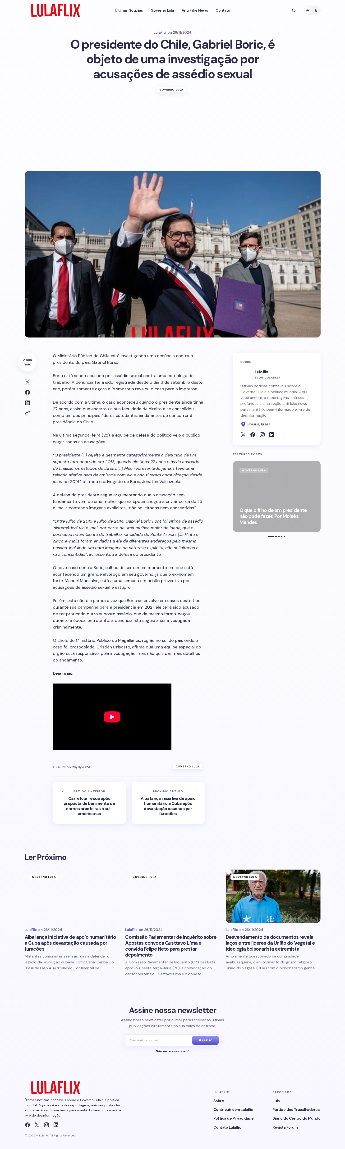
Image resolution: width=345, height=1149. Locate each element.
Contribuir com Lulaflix (233, 1109)
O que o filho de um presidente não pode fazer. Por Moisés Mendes (273, 516)
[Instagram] (46, 1125)
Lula (276, 1100)
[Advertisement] (172, 135)
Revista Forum (285, 1127)
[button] (294, 10)
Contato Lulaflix (227, 1127)
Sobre (218, 1100)
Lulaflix (261, 372)
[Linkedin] (56, 1125)
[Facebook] (27, 1125)
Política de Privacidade (233, 1118)
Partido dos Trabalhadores (296, 1109)
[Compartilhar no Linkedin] (27, 403)
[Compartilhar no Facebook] (27, 392)
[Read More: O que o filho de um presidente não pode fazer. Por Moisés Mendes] (277, 496)
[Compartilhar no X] (27, 382)
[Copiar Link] (27, 413)
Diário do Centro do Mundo (296, 1118)
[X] (37, 1125)
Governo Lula (171, 89)
